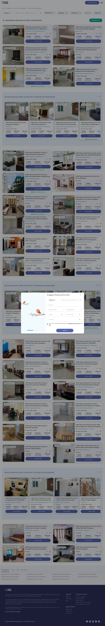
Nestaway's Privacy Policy (74, 323)
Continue (64, 330)
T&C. (50, 325)
